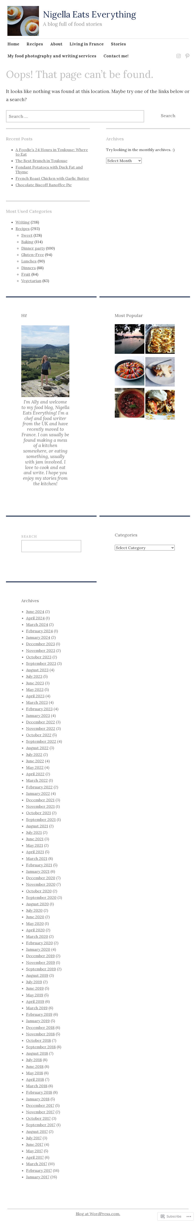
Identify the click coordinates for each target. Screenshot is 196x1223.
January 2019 (38, 1020)
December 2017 (40, 1105)
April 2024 (35, 618)
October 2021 (38, 812)
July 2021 (34, 832)
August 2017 (37, 1131)
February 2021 (39, 865)
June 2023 (35, 683)
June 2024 (35, 611)
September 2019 (41, 968)
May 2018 (34, 1072)
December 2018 (40, 1027)
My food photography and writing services (51, 56)
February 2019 (39, 1014)
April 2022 (35, 773)
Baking (27, 241)
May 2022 (35, 767)
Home (13, 44)
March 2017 (36, 1163)
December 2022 (40, 722)
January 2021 (37, 871)
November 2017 (40, 1111)
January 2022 (38, 793)
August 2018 (37, 1053)
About (56, 44)
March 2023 (37, 702)
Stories (118, 44)
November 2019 (40, 962)
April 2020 (35, 930)
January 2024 (38, 637)
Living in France (87, 44)
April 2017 (35, 1157)
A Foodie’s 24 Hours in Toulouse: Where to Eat (52, 152)
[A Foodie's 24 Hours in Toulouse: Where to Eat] (129, 340)
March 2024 (37, 624)
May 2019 (34, 995)
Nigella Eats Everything (89, 14)
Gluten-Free (32, 254)
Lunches (29, 261)
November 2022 (40, 728)
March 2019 (37, 1007)
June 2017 (34, 1144)
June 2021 (35, 838)
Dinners (28, 267)
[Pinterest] (187, 53)
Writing (23, 222)
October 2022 (38, 734)
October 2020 (39, 891)
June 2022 (35, 761)
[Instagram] (178, 53)
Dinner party (33, 248)
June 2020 (35, 916)
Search (29, 536)
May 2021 (34, 845)
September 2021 (41, 819)
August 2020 (37, 903)
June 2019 (35, 988)
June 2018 (35, 1066)
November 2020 (40, 884)
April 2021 (35, 851)
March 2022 (37, 780)
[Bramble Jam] (129, 404)
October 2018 (38, 1040)
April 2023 (35, 695)
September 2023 (41, 663)
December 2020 (40, 877)
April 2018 (35, 1079)
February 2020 (39, 942)
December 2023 (40, 643)
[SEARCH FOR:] (75, 116)
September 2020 (41, 897)
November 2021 (40, 806)
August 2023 (37, 669)
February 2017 (39, 1170)
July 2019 (34, 981)
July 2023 (34, 676)
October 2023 (38, 657)
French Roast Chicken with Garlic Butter (52, 178)
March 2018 (36, 1085)
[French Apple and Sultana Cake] (160, 373)
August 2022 (37, 747)
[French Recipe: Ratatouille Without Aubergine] (129, 372)
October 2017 (38, 1118)
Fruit (25, 274)
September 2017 (40, 1124)
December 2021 (40, 799)
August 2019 (37, 975)
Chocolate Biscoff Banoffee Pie (44, 184)
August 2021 (37, 826)
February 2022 (39, 787)
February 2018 (39, 1092)
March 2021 (36, 858)
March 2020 (37, 936)
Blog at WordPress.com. (98, 1213)
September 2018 (41, 1046)
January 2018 (37, 1099)
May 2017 (34, 1150)
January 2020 (38, 949)
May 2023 (35, 689)
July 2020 (34, 910)
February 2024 (39, 630)
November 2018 (40, 1034)
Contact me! (115, 56)
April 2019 (35, 1001)
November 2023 (40, 650)
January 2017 (37, 1176)
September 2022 (41, 741)
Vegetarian (31, 280)
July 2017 (34, 1138)
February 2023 (39, 708)
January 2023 (38, 715)
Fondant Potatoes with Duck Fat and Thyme (49, 169)
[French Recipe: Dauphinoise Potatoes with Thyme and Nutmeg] (160, 340)
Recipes (35, 44)
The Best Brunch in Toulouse (41, 160)
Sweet (27, 235)
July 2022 (34, 754)
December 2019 (40, 955)
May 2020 (35, 923)
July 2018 (34, 1059)
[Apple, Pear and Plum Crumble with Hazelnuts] (160, 406)
